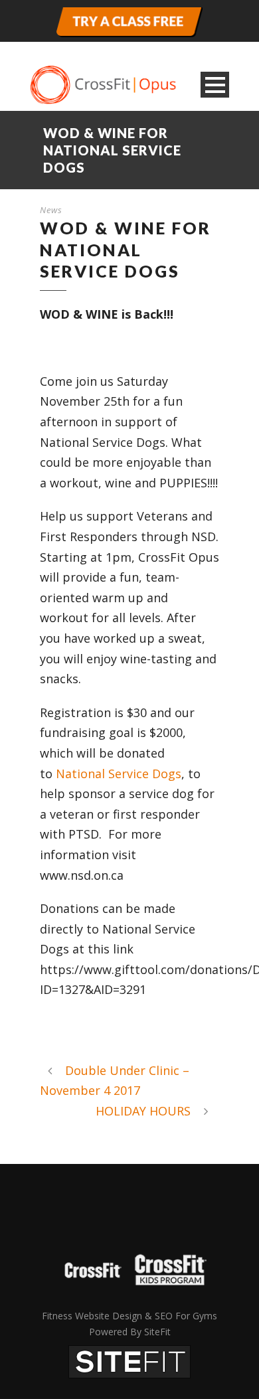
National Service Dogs (118, 774)
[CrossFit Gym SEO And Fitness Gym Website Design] (129, 1360)
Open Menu (215, 85)
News (51, 210)
